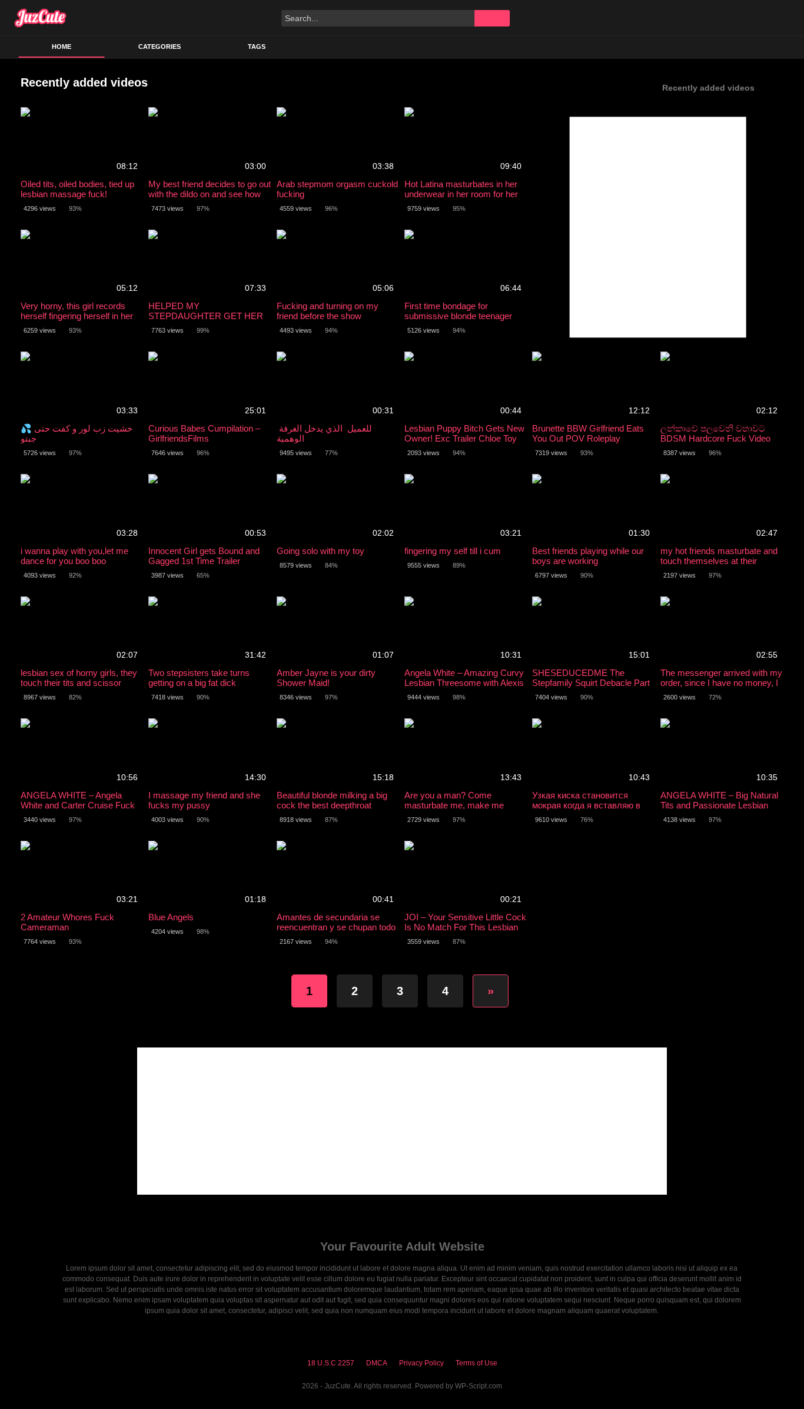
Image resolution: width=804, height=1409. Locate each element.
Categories (159, 46)
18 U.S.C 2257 (330, 1363)
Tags (256, 46)
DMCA (376, 1363)
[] (492, 18)
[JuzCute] (40, 17)
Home (61, 46)
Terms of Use (476, 1363)
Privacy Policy (421, 1363)
